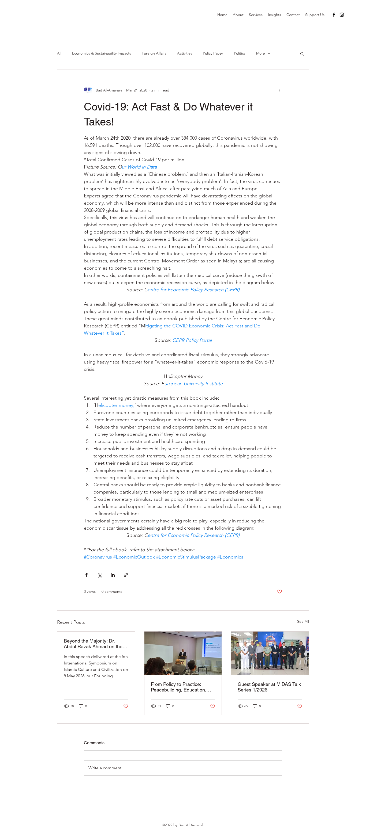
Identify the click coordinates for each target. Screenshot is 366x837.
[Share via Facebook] (86, 575)
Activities (184, 53)
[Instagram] (342, 14)
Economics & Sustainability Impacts (101, 53)
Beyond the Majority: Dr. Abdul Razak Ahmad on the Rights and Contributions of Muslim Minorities (93, 643)
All (59, 53)
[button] (302, 53)
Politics (239, 53)
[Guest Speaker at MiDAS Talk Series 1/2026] (270, 653)
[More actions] (279, 90)
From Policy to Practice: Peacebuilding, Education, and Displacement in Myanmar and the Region (178, 687)
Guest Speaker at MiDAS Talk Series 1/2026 (269, 687)
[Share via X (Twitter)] (99, 575)
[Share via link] (125, 575)
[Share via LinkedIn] (112, 575)
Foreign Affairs (154, 53)
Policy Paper (213, 53)
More (260, 53)
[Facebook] (334, 14)
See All (303, 621)
